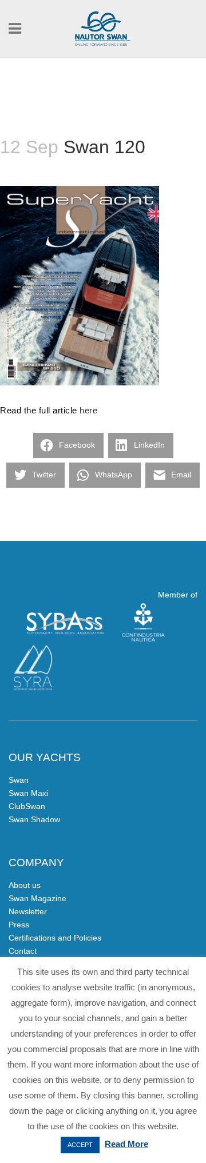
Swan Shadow (34, 819)
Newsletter (28, 911)
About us (25, 885)
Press (19, 924)
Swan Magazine (37, 898)
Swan (19, 779)
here (88, 410)
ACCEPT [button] (80, 1144)
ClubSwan (27, 806)
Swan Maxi (28, 793)
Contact (23, 950)
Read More (126, 1144)
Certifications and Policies (55, 937)
